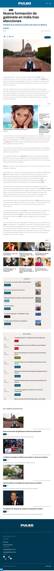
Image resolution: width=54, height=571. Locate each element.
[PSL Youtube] (11, 559)
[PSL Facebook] (4, 557)
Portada (4, 10)
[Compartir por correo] (12, 37)
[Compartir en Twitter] (7, 36)
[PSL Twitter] (6, 559)
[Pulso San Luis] (24, 3)
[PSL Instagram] (9, 557)
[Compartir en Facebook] (4, 37)
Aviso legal (48, 566)
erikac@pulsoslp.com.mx (9, 549)
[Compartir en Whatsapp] (10, 37)
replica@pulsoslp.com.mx (9, 552)
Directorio (5, 542)
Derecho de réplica (7, 544)
